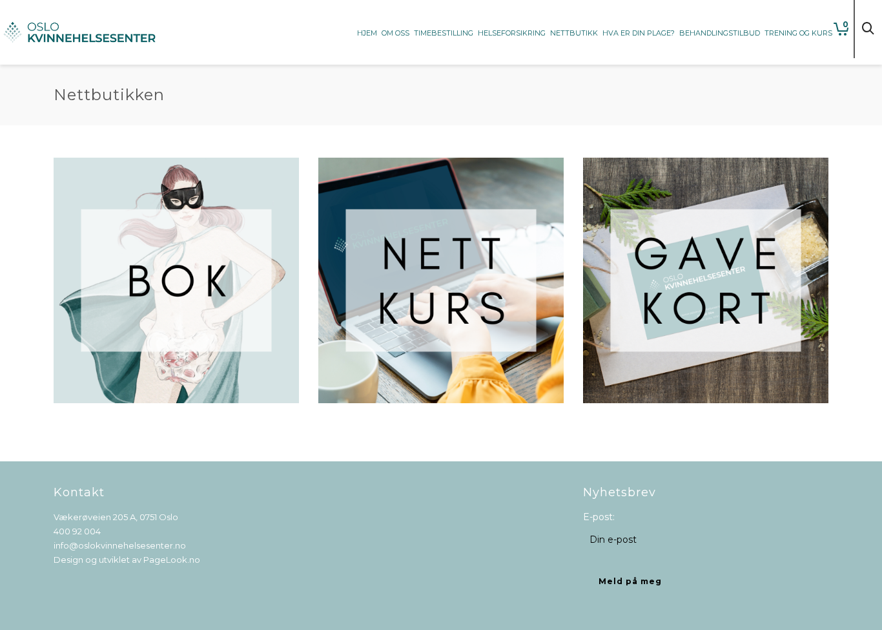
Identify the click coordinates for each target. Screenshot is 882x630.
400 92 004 (77, 531)
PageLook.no (171, 559)
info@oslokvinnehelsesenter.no (120, 545)
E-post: (599, 517)
